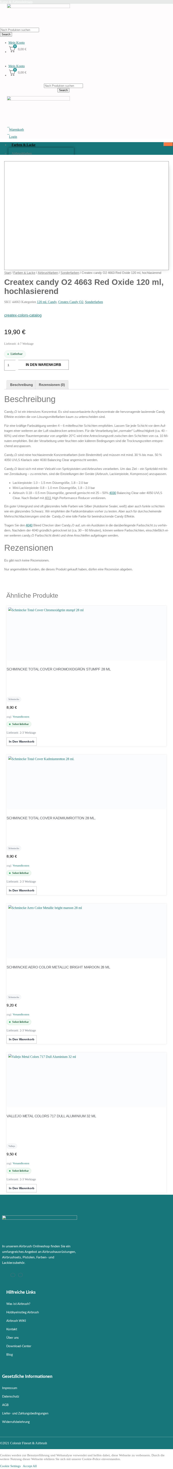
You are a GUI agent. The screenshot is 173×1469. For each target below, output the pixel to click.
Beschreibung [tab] (21, 385)
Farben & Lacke (23, 145)
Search (6, 34)
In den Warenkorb (43, 365)
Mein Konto (16, 42)
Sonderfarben (70, 273)
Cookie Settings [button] (10, 1466)
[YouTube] (20, 1275)
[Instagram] (13, 1275)
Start (7, 273)
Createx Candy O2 (70, 302)
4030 (112, 493)
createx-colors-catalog (23, 315)
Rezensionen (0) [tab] (52, 385)
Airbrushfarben (22, 153)
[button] (86, 58)
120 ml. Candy (47, 302)
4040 (29, 525)
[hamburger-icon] (168, 144)
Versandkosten (21, 716)
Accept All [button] (30, 1466)
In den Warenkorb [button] (21, 741)
